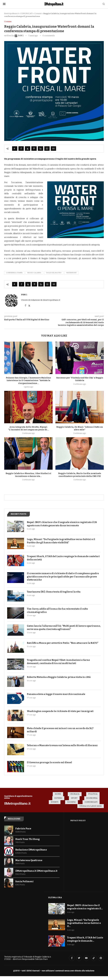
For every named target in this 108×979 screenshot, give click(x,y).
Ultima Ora (55, 897)
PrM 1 (24, 295)
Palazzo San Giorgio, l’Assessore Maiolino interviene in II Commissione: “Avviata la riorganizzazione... (28, 381)
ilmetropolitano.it (11, 13)
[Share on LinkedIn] (40, 148)
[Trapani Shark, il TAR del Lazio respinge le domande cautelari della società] (15, 560)
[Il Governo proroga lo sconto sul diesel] (15, 766)
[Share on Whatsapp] (47, 148)
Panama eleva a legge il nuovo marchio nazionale (56, 694)
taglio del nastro (53, 273)
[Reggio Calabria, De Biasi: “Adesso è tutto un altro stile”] (79, 407)
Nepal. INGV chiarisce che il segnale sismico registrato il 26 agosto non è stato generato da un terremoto (62, 524)
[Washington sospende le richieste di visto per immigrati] (15, 715)
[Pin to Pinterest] (34, 148)
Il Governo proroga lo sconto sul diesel (49, 762)
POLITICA (92, 794)
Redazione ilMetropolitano (31, 849)
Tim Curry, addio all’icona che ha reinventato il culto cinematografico (57, 610)
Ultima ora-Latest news (90, 806)
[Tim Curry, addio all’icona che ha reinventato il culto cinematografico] (15, 613)
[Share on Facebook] (21, 148)
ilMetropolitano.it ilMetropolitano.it (36, 871)
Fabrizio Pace (23, 828)
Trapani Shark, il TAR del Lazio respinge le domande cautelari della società (63, 558)
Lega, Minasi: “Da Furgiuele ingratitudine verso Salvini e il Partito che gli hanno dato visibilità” (61, 541)
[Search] (103, 4)
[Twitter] (79, 958)
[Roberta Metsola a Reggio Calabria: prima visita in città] (15, 681)
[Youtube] (86, 958)
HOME (58, 794)
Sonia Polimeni (24, 881)
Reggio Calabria (34, 273)
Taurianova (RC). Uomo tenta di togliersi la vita (53, 591)
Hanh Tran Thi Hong (27, 839)
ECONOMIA (91, 798)
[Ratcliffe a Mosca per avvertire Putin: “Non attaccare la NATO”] (15, 647)
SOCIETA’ (71, 802)
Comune (38, 13)
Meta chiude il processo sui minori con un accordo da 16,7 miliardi (60, 730)
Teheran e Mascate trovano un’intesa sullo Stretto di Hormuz (62, 745)
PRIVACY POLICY (78, 821)
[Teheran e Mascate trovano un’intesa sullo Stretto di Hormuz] (15, 749)
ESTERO (58, 798)
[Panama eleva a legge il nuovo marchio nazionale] (15, 698)
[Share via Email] (53, 148)
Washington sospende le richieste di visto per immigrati (60, 711)
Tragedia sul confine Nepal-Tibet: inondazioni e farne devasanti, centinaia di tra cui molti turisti (58, 661)
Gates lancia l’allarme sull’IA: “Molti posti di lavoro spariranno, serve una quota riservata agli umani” (64, 627)
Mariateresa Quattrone (28, 860)
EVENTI (54, 802)
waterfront (71, 273)
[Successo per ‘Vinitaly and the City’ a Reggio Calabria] (79, 358)
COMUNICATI (26, 13)
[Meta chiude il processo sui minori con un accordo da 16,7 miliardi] (15, 732)
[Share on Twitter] (27, 148)
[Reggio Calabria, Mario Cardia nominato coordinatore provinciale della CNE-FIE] (79, 453)
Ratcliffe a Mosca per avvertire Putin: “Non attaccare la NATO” (62, 643)
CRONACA (74, 794)
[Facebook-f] (72, 958)
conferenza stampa (14, 273)
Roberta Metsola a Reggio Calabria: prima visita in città (59, 677)
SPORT (74, 798)
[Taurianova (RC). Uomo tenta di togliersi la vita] (15, 596)
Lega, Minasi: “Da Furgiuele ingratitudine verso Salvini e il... (84, 923)
